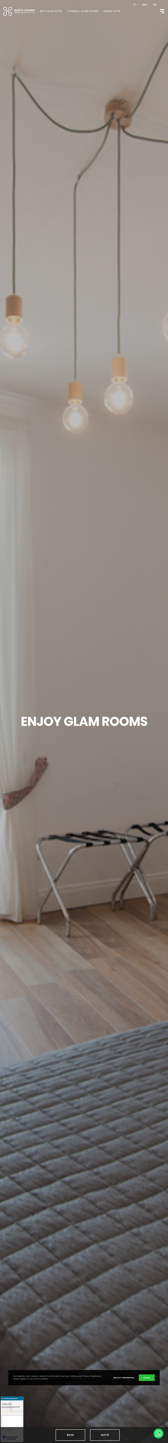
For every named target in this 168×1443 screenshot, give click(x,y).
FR (154, 4)
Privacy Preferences (123, 1377)
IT (134, 4)
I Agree (146, 1377)
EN (144, 4)
